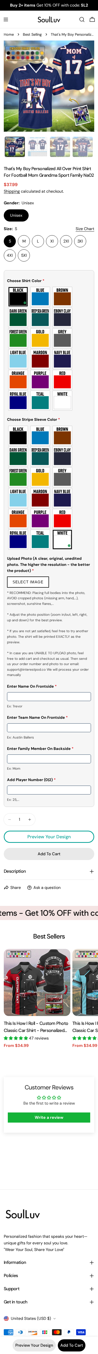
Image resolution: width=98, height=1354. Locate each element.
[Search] (82, 19)
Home (9, 34)
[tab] (15, 147)
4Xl (10, 255)
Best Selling (32, 34)
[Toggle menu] (6, 19)
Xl (52, 241)
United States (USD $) (31, 1318)
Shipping (12, 191)
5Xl (24, 255)
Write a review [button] (49, 1117)
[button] (49, 281)
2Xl (66, 241)
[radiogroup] (49, 348)
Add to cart (71, 1345)
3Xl (80, 241)
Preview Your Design (49, 837)
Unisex (16, 215)
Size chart (85, 228)
